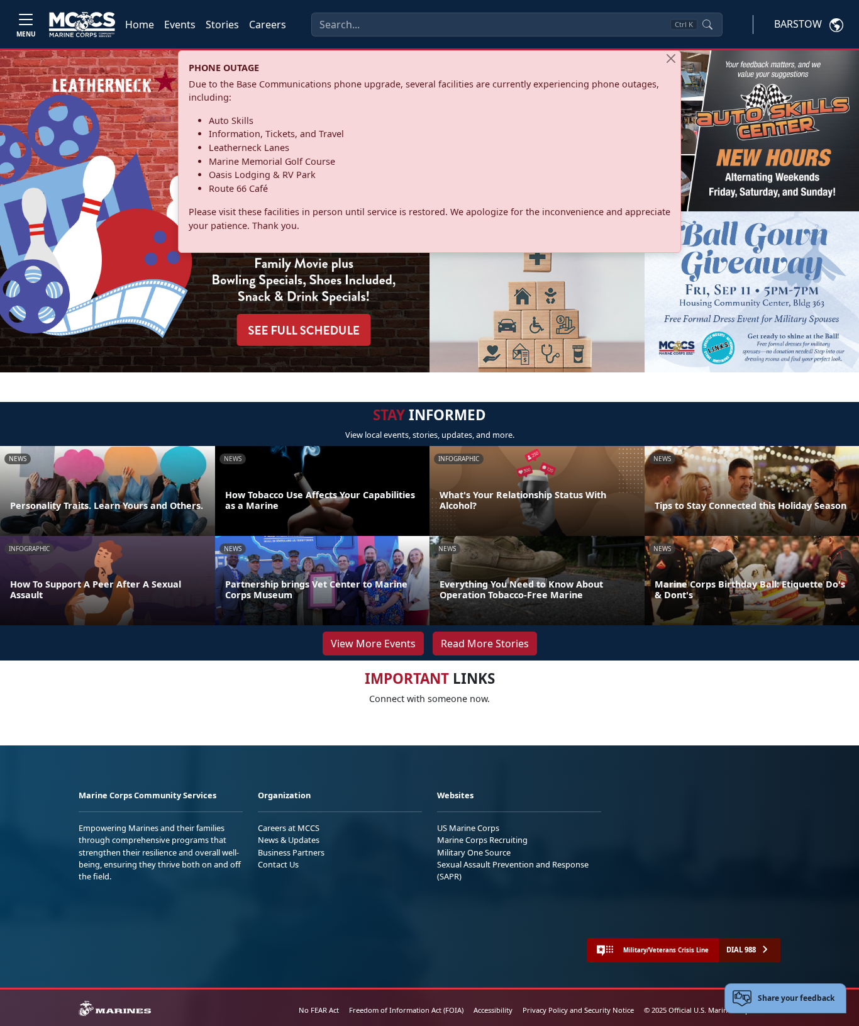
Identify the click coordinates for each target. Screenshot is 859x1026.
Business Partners (291, 852)
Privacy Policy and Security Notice (578, 1010)
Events (180, 24)
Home (139, 24)
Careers (267, 24)
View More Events (373, 643)
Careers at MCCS (288, 828)
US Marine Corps (468, 828)
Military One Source (474, 852)
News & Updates (288, 839)
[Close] (671, 58)
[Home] (82, 24)
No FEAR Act (319, 1010)
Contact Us (278, 864)
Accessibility (493, 1010)
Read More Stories (485, 643)
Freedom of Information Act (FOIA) (406, 1010)
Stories (222, 24)
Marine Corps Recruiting (482, 839)
